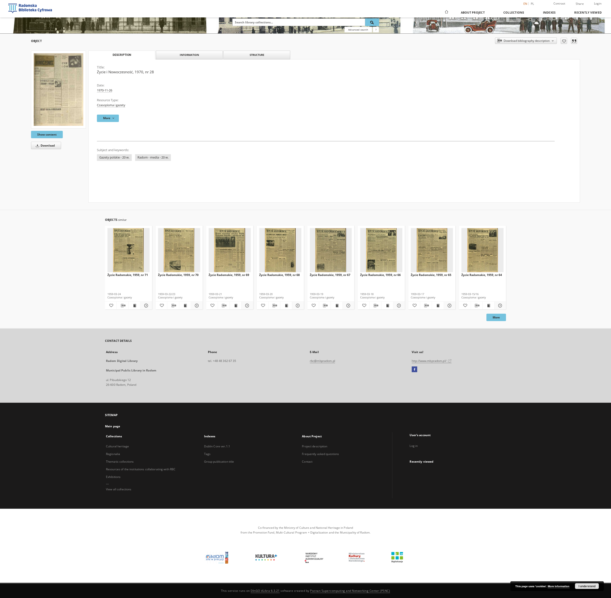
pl (532, 3)
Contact (307, 462)
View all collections (118, 489)
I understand (587, 586)
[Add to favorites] (564, 41)
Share (580, 4)
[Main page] (446, 12)
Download (47, 145)
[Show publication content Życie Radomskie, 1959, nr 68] (286, 305)
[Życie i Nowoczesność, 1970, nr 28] (58, 89)
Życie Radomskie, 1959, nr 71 (127, 275)
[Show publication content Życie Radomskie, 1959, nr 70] (185, 305)
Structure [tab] (257, 55)
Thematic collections (120, 462)
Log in (414, 446)
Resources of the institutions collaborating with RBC (140, 469)
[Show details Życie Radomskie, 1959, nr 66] (398, 305)
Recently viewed (588, 13)
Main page (112, 426)
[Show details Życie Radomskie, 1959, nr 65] (449, 305)
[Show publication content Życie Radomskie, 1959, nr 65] (437, 305)
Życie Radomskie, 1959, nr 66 (380, 275)
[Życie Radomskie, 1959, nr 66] (381, 250)
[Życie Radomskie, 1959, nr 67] (331, 250)
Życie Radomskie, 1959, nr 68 (279, 275)
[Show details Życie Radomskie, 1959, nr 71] (145, 305)
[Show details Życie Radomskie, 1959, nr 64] (499, 305)
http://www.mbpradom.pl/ (429, 361)
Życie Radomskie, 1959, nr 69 (229, 275)
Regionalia (113, 454)
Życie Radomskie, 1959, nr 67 (330, 275)
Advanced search (358, 29)
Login (597, 3)
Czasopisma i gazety (111, 105)
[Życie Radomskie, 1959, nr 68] (280, 250)
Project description (314, 446)
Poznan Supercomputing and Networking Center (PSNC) (350, 591)
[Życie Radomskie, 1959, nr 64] (482, 250)
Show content (47, 134)
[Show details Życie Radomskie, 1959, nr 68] (297, 305)
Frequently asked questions (320, 454)
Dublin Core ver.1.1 (217, 446)
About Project (473, 13)
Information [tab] (189, 55)
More (496, 317)
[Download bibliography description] (122, 305)
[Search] (372, 22)
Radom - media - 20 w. (153, 157)
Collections (513, 13)
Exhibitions (113, 477)
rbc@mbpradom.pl (322, 361)
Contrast (559, 3)
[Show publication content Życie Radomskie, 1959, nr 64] (488, 305)
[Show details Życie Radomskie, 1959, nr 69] (246, 305)
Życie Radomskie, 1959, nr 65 (431, 275)
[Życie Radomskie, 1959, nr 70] (179, 250)
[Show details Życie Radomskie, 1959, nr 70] (196, 305)
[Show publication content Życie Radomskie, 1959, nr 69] (235, 305)
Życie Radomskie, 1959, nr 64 (481, 275)
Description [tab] (122, 55)
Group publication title (219, 462)
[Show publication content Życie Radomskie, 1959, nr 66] (387, 305)
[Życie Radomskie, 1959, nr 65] (432, 250)
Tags (207, 454)
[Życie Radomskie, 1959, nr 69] (230, 250)
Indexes (549, 13)
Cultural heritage (117, 446)
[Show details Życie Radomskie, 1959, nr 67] (347, 305)
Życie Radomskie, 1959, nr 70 (178, 275)
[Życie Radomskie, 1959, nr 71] (128, 250)
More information (558, 586)
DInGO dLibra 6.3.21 (265, 591)
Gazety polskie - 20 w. (114, 157)
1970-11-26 (104, 90)
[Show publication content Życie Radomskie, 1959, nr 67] (336, 305)
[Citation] (574, 41)
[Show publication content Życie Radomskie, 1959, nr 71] (134, 305)
